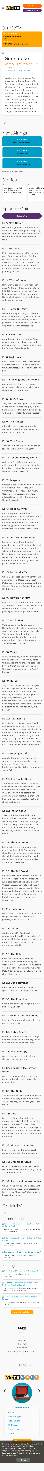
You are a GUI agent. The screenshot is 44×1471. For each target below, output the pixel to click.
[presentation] (6, 1391)
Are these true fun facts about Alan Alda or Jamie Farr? (22, 1230)
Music (21, 1407)
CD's (10, 1416)
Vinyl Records (14, 1412)
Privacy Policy (22, 1344)
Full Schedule (32, 6)
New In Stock (14, 1425)
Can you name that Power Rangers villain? (19, 1256)
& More (11, 1433)
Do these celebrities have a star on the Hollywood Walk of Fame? (21, 1289)
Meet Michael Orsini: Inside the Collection (17, 1275)
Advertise (22, 1340)
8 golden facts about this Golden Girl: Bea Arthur (20, 1244)
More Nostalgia (21, 1312)
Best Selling (14, 1421)
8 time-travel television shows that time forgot (21, 1303)
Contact (22, 1336)
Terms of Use (22, 1348)
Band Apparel (14, 1429)
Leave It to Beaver (20, 44)
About (22, 1333)
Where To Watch (32, 10)
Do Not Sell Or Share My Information (22, 1352)
